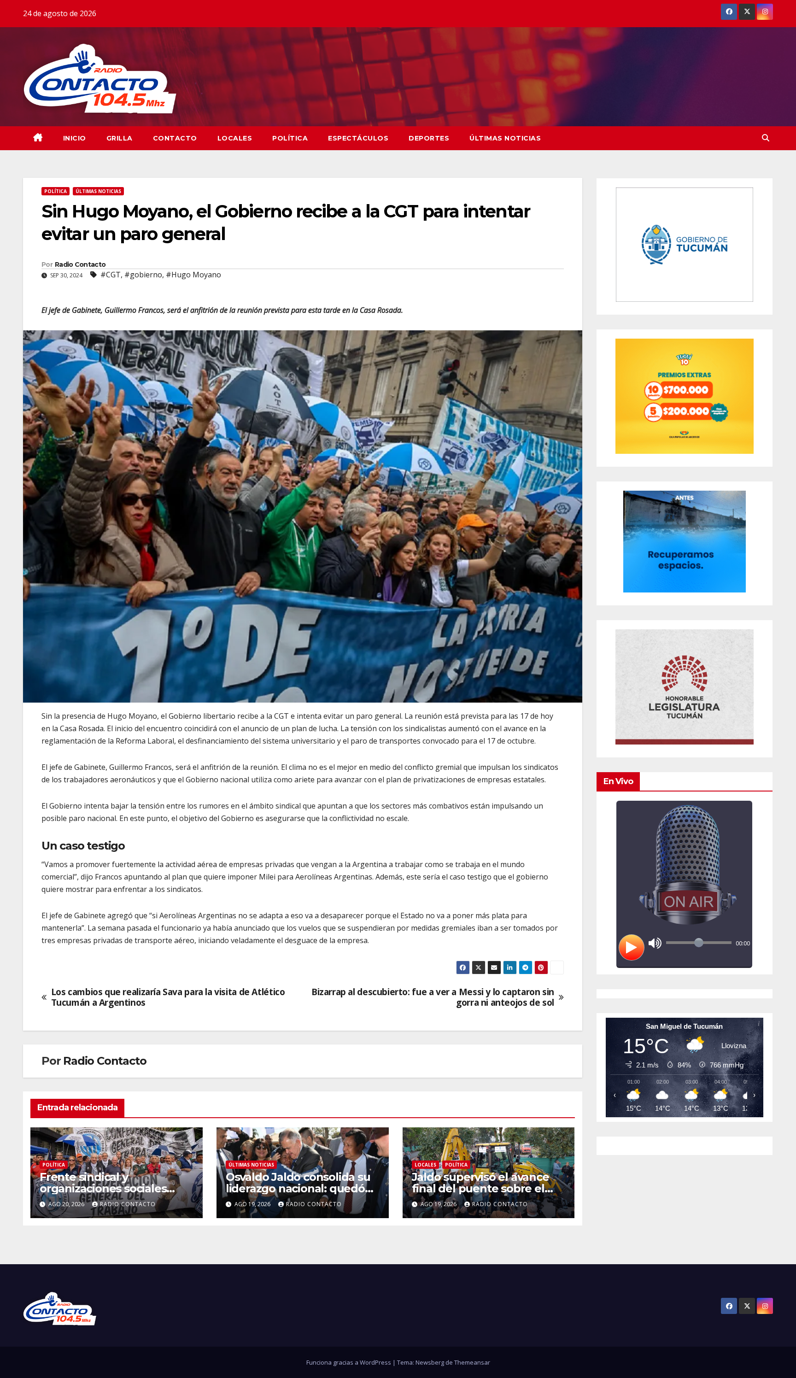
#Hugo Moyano (193, 275)
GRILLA (119, 138)
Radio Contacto (80, 264)
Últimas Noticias (505, 138)
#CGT (110, 275)
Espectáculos (358, 138)
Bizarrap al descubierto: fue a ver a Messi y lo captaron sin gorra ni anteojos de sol (432, 997)
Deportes (429, 138)
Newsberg (430, 1362)
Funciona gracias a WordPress (349, 1362)
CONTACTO (175, 138)
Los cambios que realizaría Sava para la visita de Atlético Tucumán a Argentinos (168, 997)
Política (290, 138)
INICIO (74, 138)
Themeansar (472, 1362)
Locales (234, 138)
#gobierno (143, 275)
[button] (765, 138)
